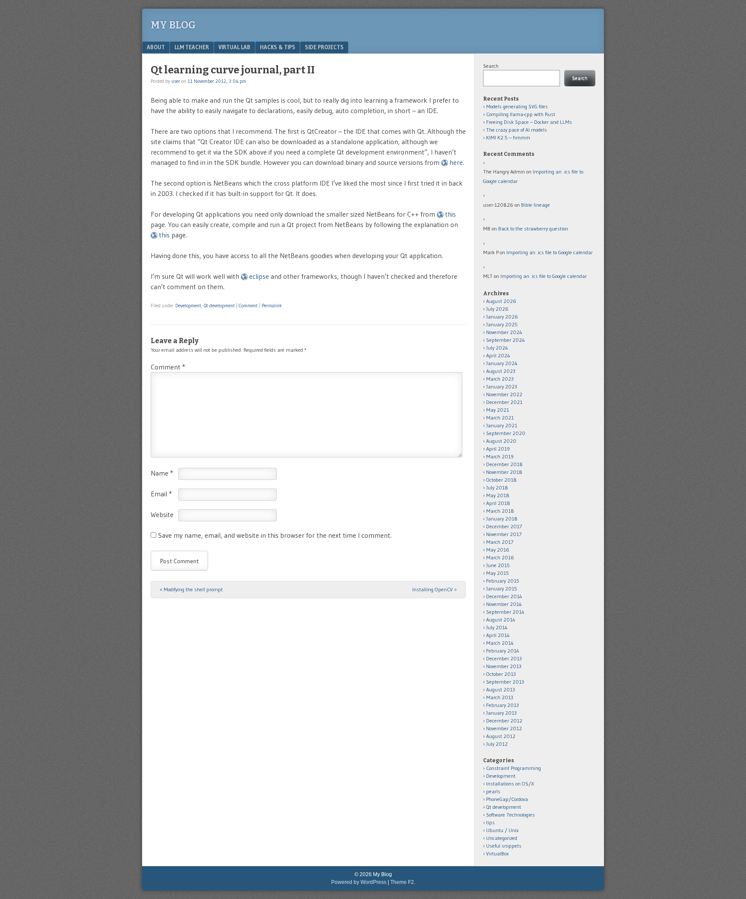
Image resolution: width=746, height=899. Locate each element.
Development (188, 306)
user (175, 81)
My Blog (173, 25)
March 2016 (500, 557)
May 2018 (497, 495)
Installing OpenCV (434, 589)
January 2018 (502, 518)
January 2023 (501, 386)
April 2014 (498, 635)
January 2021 (501, 425)
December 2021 (504, 402)
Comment (248, 306)
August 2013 (500, 689)
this (450, 214)
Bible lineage (535, 205)
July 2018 (497, 487)
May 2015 (497, 573)
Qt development (219, 306)
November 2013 (504, 666)
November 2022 (504, 394)
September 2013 (505, 681)
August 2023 (500, 371)
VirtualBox (497, 853)
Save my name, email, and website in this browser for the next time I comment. (275, 535)
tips (490, 822)
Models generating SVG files (517, 106)
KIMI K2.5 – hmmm (508, 137)
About (156, 47)
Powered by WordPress (358, 882)
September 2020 (505, 433)
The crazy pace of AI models (516, 129)
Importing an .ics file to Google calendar (549, 252)
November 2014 (504, 604)
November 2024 (504, 332)
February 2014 (502, 650)
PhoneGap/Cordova (507, 799)
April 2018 (498, 503)
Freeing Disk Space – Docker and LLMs (529, 122)
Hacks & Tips (277, 47)
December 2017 (504, 526)
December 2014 (504, 596)
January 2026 (502, 316)
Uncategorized (501, 838)
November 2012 (504, 728)
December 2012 (504, 720)
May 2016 (497, 549)
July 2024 (497, 347)
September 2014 (505, 612)
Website (162, 514)
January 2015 (501, 588)
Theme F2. (402, 882)
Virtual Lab (234, 47)
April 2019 (498, 448)
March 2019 (500, 456)
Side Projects (324, 47)
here (456, 162)
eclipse (259, 276)
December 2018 (504, 464)
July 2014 (497, 627)
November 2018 (504, 472)
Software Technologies (510, 814)
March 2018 (500, 511)
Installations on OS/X (510, 783)
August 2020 (501, 441)
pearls (493, 791)
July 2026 (497, 309)
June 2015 (498, 565)
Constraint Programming (513, 768)
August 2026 (501, 301)
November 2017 (504, 534)
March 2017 (499, 542)
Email (161, 493)
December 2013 (504, 658)
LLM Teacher (191, 47)
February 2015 (502, 580)
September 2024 (505, 340)
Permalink (272, 306)
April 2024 (498, 355)
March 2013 (499, 697)
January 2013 (501, 713)
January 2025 (502, 324)
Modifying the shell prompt (191, 589)
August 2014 (500, 619)
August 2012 (500, 736)
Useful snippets (504, 845)
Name (162, 473)
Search (491, 66)
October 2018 (501, 479)
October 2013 (501, 674)
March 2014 (500, 643)
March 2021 (500, 417)
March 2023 (500, 378)
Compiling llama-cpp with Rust (520, 114)
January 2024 (502, 363)
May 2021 (497, 410)
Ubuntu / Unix (502, 830)
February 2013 (502, 705)
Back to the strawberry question (533, 228)
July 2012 (497, 744)
